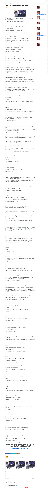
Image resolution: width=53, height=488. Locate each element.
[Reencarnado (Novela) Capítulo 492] (10, 464)
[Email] (19, 453)
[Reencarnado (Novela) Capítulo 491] (20, 464)
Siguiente (25, 448)
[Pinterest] (17, 453)
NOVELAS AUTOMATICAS (10, 1)
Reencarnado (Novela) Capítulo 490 (29, 468)
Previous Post (7, 478)
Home (6, 3)
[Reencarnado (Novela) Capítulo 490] (30, 464)
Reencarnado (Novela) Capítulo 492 (9, 468)
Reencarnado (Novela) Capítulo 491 (19, 468)
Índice (20, 448)
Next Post (33, 478)
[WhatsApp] (16, 453)
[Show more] (20, 453)
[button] (45, 1)
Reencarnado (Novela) (10, 3)
